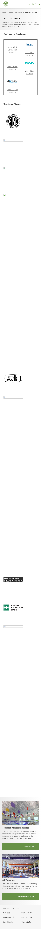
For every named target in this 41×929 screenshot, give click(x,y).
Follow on (9, 917)
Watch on (26, 917)
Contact (6, 913)
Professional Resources (14, 12)
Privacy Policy (26, 922)
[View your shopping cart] (33, 4)
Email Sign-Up (26, 913)
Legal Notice (8, 922)
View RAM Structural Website (12, 50)
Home (4, 12)
